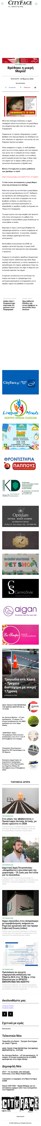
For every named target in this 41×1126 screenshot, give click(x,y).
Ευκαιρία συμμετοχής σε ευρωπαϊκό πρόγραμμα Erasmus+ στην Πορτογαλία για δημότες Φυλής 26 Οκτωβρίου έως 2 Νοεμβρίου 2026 (13, 765)
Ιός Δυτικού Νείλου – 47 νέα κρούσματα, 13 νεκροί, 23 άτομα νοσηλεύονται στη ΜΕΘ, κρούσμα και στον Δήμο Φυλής (14, 721)
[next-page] (35, 652)
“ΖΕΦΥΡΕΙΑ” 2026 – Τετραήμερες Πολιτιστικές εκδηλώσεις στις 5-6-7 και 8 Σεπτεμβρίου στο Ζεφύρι (13, 736)
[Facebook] (4, 1014)
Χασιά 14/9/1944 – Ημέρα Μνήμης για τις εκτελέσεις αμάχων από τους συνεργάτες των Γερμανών (19, 1088)
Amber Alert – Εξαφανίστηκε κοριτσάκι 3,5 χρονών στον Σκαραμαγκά (9, 305)
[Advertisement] (20, 28)
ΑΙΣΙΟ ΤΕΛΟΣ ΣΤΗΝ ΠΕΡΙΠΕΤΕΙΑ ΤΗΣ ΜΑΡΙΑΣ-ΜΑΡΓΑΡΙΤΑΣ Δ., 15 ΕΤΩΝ (14, 707)
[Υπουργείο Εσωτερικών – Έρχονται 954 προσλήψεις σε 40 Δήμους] (33, 750)
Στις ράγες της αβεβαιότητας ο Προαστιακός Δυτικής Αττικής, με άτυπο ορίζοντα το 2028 (19, 821)
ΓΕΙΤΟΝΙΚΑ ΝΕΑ (20, 65)
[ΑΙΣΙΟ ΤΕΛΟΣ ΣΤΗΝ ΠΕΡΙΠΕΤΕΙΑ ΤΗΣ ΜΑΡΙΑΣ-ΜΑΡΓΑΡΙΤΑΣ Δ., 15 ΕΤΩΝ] (33, 706)
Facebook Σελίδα (8, 1006)
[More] (35, 87)
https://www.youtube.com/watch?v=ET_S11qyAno (20, 177)
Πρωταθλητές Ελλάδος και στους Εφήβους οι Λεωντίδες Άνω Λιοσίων (29, 305)
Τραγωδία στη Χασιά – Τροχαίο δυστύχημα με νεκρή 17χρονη (20, 685)
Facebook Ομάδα (7, 1008)
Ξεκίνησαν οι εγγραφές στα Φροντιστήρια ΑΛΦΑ (19, 1080)
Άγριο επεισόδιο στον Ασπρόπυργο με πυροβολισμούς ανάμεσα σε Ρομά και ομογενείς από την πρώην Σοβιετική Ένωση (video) (20, 924)
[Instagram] (10, 1014)
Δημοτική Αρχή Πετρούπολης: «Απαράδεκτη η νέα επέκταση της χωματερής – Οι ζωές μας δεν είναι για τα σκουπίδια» (20, 871)
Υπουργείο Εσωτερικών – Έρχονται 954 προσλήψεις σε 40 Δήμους (13, 750)
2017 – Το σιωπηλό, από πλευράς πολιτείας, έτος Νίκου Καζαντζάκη (16, 1073)
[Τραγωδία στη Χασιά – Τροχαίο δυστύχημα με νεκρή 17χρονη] (20, 673)
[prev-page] (31, 652)
